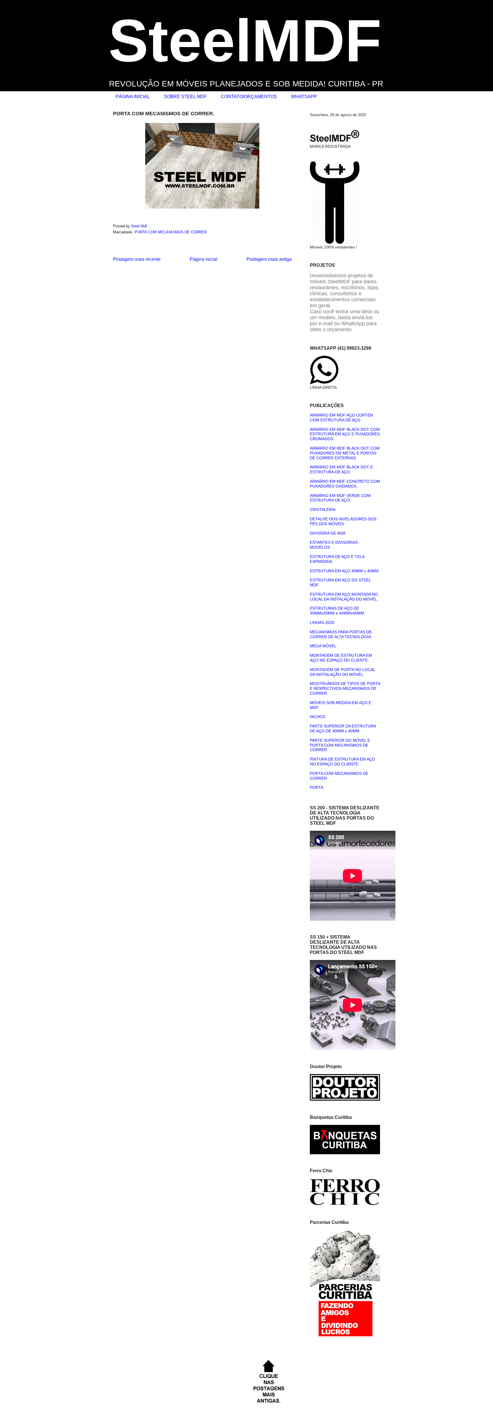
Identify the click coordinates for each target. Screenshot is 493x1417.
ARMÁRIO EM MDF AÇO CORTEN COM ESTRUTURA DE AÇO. (341, 417)
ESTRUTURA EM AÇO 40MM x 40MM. (345, 571)
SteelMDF (244, 40)
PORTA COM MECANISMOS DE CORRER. (171, 232)
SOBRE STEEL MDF (185, 96)
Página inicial (203, 259)
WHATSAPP (304, 96)
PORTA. (317, 787)
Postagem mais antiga (269, 259)
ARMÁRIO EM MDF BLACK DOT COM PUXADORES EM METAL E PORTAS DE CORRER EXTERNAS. (345, 453)
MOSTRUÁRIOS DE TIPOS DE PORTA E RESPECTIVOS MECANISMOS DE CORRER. (345, 688)
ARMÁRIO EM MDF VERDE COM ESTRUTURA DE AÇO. (340, 498)
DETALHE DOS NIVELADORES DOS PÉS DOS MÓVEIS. (343, 521)
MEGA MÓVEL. (324, 646)
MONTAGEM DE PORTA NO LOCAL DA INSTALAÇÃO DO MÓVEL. (342, 672)
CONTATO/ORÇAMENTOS (249, 96)
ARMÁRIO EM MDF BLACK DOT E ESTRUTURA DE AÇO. (341, 469)
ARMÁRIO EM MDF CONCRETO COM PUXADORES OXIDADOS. (345, 483)
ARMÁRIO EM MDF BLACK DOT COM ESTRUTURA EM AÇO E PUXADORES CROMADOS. (345, 434)
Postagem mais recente (137, 259)
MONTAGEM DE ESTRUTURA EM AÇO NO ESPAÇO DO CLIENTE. (341, 657)
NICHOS (317, 716)
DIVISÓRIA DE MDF (328, 533)
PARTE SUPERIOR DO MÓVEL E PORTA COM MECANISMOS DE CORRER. (340, 745)
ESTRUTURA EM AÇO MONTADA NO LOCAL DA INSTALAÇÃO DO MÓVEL (344, 596)
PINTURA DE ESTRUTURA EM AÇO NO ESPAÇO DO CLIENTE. (342, 761)
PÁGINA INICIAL (133, 96)
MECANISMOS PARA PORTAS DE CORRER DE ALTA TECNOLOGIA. (341, 634)
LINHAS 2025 (322, 622)
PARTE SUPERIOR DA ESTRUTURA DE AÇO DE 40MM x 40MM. (343, 728)
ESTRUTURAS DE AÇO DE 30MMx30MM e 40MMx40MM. (337, 610)
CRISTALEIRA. (323, 509)
